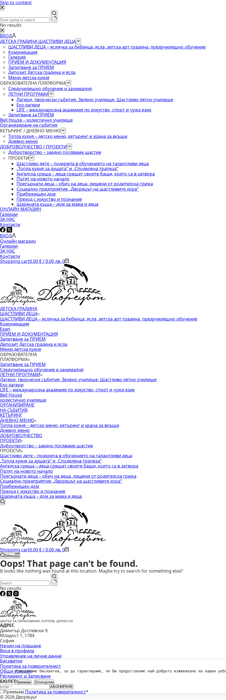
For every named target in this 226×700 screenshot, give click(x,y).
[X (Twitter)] (10, 595)
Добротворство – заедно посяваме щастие (46, 446)
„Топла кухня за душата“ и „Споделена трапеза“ (51, 461)
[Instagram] (16, 595)
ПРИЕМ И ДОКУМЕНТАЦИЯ (29, 334)
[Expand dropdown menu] (40, 315)
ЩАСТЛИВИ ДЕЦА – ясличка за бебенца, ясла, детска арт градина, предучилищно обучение (98, 319)
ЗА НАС (7, 251)
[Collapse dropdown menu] (23, 452)
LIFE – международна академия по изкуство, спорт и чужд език (67, 390)
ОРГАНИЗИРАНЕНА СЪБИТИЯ (17, 407)
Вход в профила (17, 651)
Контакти (10, 256)
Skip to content (16, 2)
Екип (5, 329)
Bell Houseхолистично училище (23, 397)
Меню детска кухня (20, 349)
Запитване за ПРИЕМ (23, 339)
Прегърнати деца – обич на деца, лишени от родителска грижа (68, 476)
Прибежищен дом (19, 486)
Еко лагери (11, 385)
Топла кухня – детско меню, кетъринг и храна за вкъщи (59, 425)
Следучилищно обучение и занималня (42, 370)
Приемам (23, 682)
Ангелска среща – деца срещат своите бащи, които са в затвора (69, 466)
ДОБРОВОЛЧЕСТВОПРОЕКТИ (21, 437)
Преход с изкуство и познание (32, 491)
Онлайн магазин (18, 241)
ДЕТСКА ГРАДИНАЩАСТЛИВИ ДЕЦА (18, 311)
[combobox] (25, 583)
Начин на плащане (20, 646)
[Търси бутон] (54, 580)
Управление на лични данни (30, 656)
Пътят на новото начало (26, 471)
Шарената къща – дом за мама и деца (41, 496)
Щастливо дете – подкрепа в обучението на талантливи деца (66, 456)
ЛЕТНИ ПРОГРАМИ (20, 375)
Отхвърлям (44, 682)
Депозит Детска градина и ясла (33, 344)
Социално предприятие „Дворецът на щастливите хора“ (61, 481)
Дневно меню (14, 430)
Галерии (9, 246)
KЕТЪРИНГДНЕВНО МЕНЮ (17, 417)
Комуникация (14, 324)
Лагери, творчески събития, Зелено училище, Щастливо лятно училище (78, 379)
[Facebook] (3, 595)
